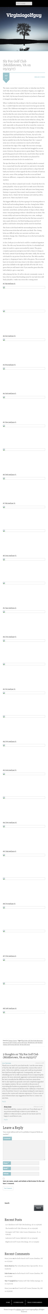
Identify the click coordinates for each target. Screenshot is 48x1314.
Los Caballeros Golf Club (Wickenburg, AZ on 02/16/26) (23, 1225)
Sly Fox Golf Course (25, 1044)
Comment (7, 1138)
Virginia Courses (12, 1041)
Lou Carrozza (6, 1063)
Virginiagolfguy (24, 14)
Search (7, 1203)
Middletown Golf (32, 1042)
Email (5, 1168)
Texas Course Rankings (34, 1302)
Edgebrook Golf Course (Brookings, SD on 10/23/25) (22, 1242)
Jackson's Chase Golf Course (19, 1042)
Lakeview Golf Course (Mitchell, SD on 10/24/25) (21, 1238)
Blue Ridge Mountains (37, 1041)
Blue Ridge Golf (26, 1041)
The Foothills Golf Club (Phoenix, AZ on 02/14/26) (21, 1228)
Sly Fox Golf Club (14, 1044)
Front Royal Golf (7, 1042)
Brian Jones (39, 77)
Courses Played (18, 1302)
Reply (4, 1101)
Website (6, 1174)
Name (6, 1163)
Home (8, 1302)
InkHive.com (20, 1310)
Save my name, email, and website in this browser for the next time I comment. (23, 1182)
